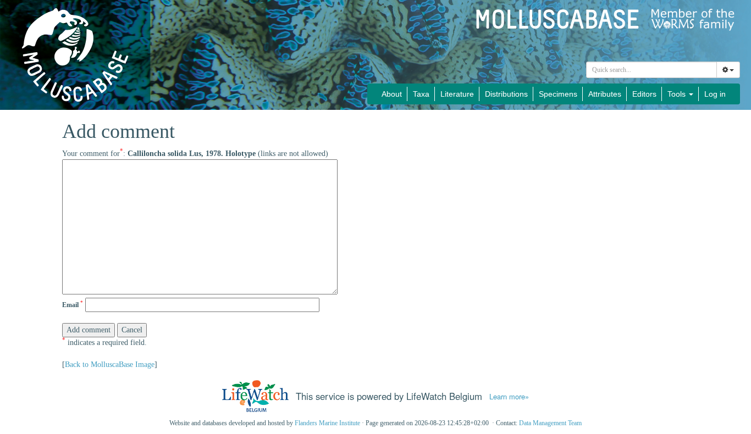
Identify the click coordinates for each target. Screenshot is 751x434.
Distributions (506, 94)
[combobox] (651, 70)
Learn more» (509, 397)
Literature (457, 94)
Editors (644, 94)
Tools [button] (677, 94)
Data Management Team (550, 423)
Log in (715, 94)
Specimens (558, 94)
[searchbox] (652, 69)
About (392, 94)
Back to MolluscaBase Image (109, 364)
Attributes (604, 94)
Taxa (421, 94)
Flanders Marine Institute (327, 423)
